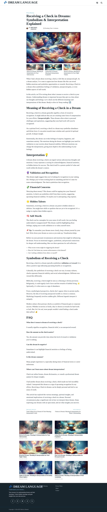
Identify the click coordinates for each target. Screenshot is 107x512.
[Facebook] (13, 501)
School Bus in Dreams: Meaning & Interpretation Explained (52, 73)
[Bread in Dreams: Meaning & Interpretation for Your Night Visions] (72, 67)
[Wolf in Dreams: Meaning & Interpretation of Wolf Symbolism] (71, 467)
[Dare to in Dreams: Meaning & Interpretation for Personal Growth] (71, 447)
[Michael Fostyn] (27, 28)
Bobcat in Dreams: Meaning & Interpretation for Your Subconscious (35, 73)
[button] (101, 3)
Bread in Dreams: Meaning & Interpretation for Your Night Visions (72, 73)
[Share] (27, 501)
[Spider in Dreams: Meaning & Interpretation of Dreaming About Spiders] (35, 467)
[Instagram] (18, 501)
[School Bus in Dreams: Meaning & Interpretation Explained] (53, 67)
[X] (32, 501)
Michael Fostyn (34, 28)
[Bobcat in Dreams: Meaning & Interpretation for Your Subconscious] (34, 67)
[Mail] (22, 501)
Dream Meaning (30, 12)
